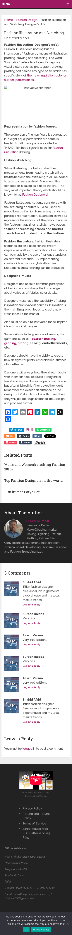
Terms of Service (34, 823)
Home (8, 20)
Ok (26, 929)
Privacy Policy (32, 808)
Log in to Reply (31, 604)
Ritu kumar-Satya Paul (23, 492)
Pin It (29, 429)
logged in (29, 748)
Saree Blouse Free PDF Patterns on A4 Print (36, 833)
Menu (5, 4)
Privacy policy (41, 929)
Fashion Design (26, 20)
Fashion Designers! (35, 194)
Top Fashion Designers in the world (33, 480)
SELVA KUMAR (37, 521)
